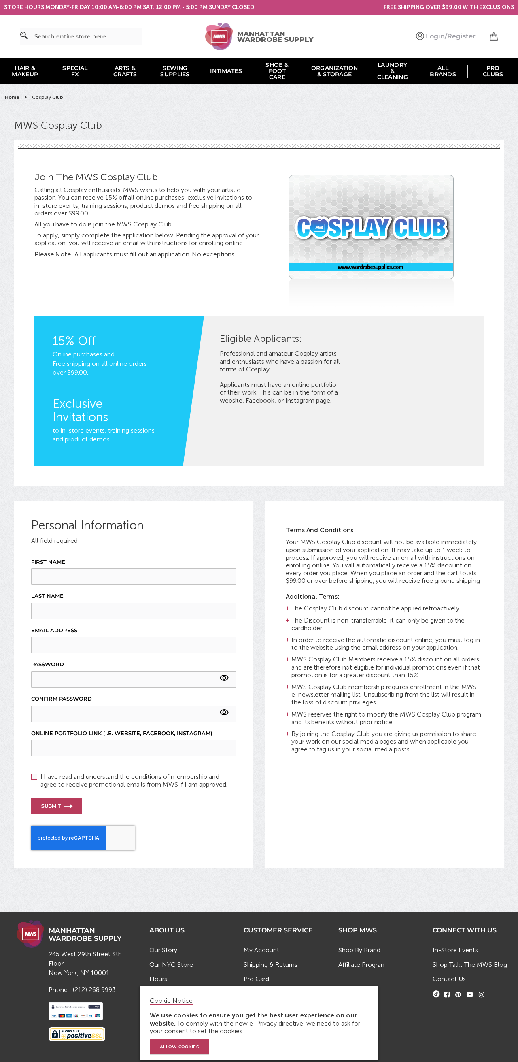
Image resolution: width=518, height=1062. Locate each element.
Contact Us (449, 979)
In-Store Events (455, 950)
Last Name (47, 596)
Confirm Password (61, 699)
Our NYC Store (171, 964)
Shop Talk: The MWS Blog (470, 964)
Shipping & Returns (270, 964)
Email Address (54, 630)
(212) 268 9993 (94, 990)
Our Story (163, 950)
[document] (260, 1023)
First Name (48, 562)
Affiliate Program (362, 964)
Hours (158, 979)
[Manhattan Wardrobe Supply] (221, 37)
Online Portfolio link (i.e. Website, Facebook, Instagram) (121, 733)
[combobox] (81, 36)
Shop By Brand (359, 950)
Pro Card (256, 979)
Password (47, 664)
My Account (261, 950)
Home (13, 97)
